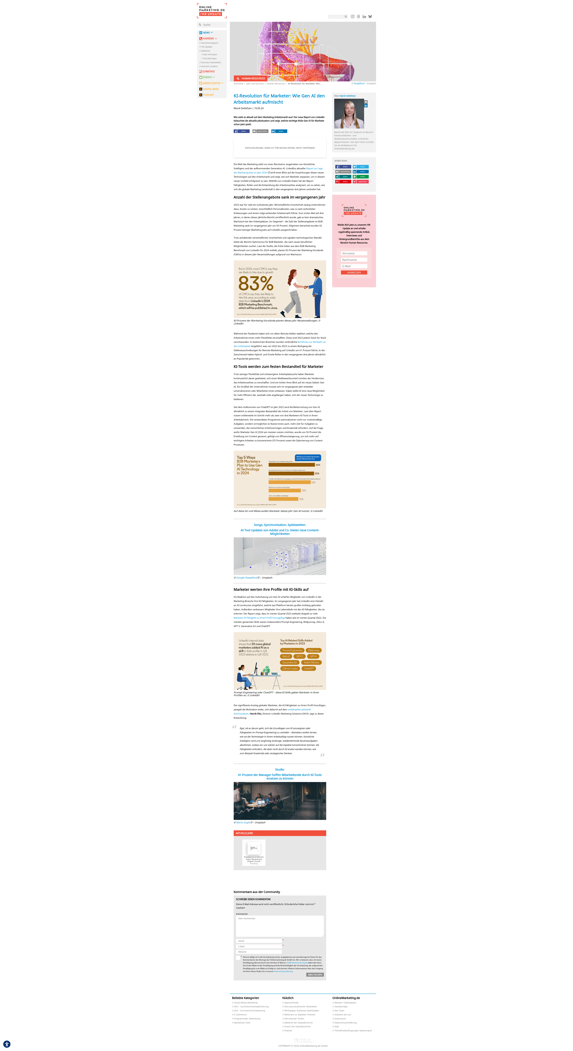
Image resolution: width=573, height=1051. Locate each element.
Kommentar (242, 914)
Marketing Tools (242, 1022)
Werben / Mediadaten (345, 1002)
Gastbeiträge (341, 1006)
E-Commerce (240, 1014)
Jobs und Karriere (255, 83)
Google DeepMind (246, 577)
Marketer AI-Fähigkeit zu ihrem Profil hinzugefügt (259, 617)
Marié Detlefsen (348, 95)
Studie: (280, 769)
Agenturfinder (291, 1002)
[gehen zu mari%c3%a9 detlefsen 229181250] (366, 105)
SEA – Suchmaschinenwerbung (249, 1010)
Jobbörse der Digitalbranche (298, 1022)
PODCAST (208, 94)
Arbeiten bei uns (343, 1014)
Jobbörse (205, 51)
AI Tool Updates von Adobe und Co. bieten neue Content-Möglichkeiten (280, 532)
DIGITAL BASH (211, 89)
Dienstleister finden (294, 1018)
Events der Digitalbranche (297, 1026)
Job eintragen (210, 54)
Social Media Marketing (246, 1002)
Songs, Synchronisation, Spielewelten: (280, 525)
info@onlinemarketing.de (296, 962)
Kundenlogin (210, 58)
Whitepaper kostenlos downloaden (301, 1010)
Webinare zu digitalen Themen (299, 1014)
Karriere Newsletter (211, 62)
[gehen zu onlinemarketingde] (352, 17)
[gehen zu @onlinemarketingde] (358, 17)
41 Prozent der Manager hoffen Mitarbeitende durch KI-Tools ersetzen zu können (280, 776)
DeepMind (359, 83)
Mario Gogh (243, 822)
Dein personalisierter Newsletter (300, 1006)
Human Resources (276, 83)
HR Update (206, 47)
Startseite (238, 83)
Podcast (288, 1030)
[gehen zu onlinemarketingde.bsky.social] (370, 17)
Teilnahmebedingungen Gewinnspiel (353, 1030)
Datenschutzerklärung (283, 971)
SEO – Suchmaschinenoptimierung (251, 1006)
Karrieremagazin (209, 43)
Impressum (340, 1018)
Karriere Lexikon (209, 66)
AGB (337, 1026)
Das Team (339, 1010)
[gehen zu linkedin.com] (364, 17)
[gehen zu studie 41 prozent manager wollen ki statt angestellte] (280, 801)
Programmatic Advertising (247, 1018)
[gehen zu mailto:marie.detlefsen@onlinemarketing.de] (366, 102)
